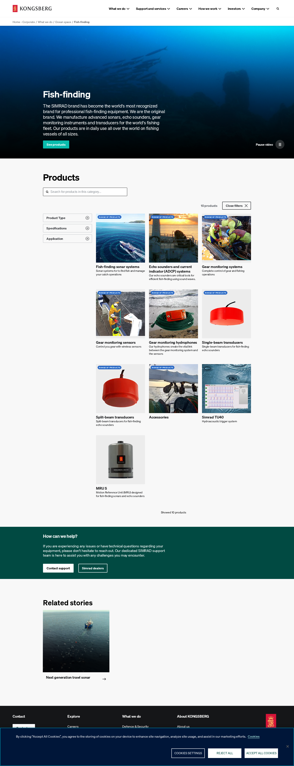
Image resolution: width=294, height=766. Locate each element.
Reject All (225, 753)
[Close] (287, 746)
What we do (45, 22)
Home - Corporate (24, 22)
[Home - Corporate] (32, 8)
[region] (147, 747)
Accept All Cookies (261, 753)
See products (56, 144)
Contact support (58, 568)
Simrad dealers (93, 568)
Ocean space (63, 22)
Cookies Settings (188, 753)
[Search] (277, 8)
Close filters (234, 205)
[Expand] (87, 217)
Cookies (254, 736)
